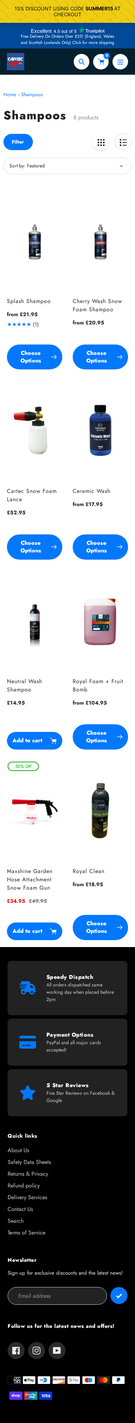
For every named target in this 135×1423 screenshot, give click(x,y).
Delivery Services (27, 1197)
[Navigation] (120, 62)
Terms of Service (26, 1233)
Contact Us (20, 1209)
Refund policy (24, 1186)
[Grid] (100, 142)
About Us (18, 1150)
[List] (123, 142)
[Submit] (118, 1295)
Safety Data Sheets (29, 1162)
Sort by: (17, 165)
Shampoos (32, 94)
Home (9, 94)
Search (16, 1221)
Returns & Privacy (28, 1174)
